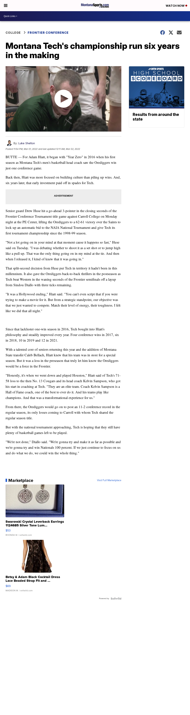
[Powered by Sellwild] (116, 598)
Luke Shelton (26, 143)
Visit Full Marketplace (109, 480)
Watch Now (175, 5)
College (13, 32)
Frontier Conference (48, 32)
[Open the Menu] (6, 5)
